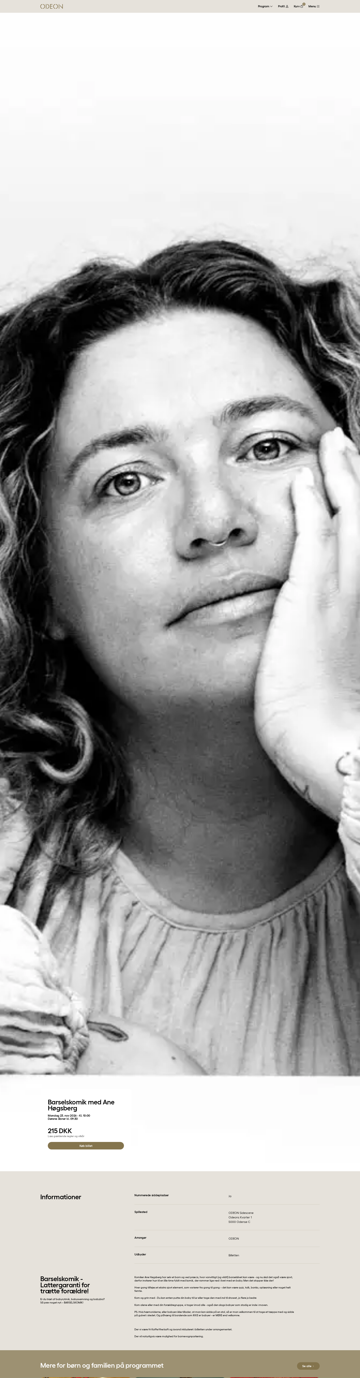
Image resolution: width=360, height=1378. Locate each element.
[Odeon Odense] (51, 6)
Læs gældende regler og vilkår (66, 1136)
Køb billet (86, 1145)
